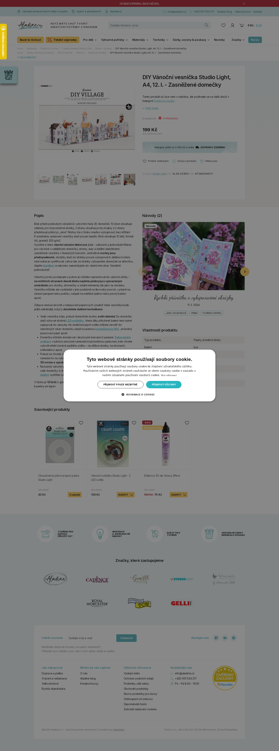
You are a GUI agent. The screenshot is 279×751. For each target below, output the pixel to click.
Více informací (169, 375)
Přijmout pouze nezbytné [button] (120, 384)
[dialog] (139, 375)
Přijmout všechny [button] (164, 384)
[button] (139, 394)
